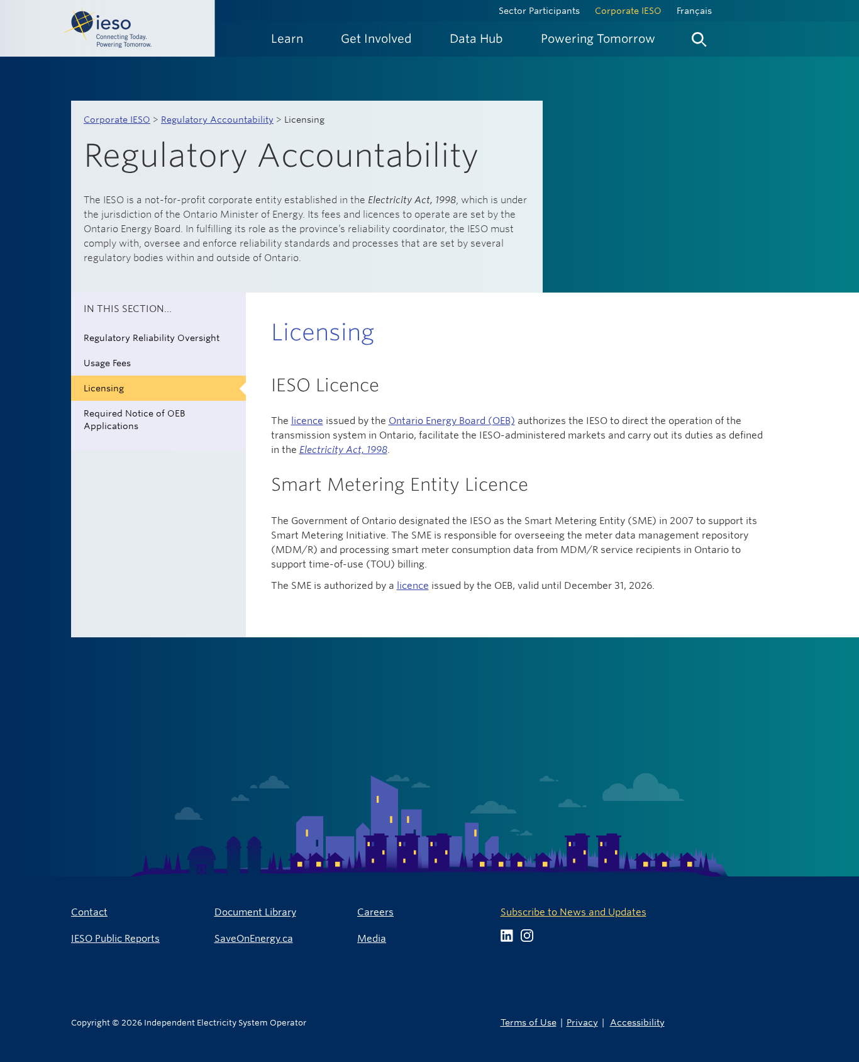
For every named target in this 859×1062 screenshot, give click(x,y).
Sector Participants (539, 11)
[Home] (107, 28)
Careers (375, 912)
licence (307, 421)
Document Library (255, 912)
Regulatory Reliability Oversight (151, 338)
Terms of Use (529, 1022)
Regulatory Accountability (217, 120)
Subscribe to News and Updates (573, 912)
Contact (89, 912)
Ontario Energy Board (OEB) (452, 421)
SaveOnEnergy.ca (253, 938)
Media (371, 938)
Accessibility (637, 1022)
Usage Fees (107, 363)
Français (694, 11)
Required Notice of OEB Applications (134, 419)
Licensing (104, 388)
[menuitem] (287, 38)
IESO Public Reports (115, 938)
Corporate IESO (628, 11)
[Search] (699, 36)
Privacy (582, 1022)
